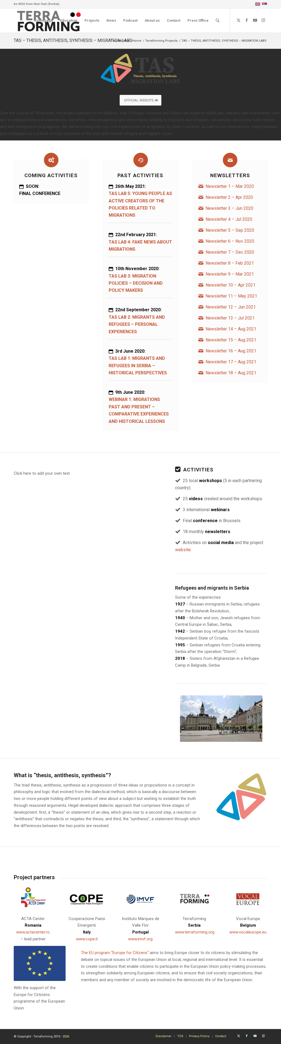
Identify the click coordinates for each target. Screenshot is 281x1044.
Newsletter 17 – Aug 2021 (231, 361)
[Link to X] (238, 20)
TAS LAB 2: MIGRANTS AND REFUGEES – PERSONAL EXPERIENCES (137, 324)
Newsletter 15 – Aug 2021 (231, 340)
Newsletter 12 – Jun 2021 (231, 307)
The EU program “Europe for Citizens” (115, 952)
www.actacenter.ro (33, 932)
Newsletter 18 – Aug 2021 (231, 372)
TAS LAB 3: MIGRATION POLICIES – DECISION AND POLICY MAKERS (136, 283)
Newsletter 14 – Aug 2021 (231, 329)
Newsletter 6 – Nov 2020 (230, 241)
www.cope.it (87, 939)
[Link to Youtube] (255, 20)
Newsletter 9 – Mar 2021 (230, 274)
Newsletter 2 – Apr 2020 (229, 197)
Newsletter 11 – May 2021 (231, 296)
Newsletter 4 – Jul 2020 (229, 219)
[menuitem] (43, 21)
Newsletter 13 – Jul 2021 (230, 318)
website (183, 549)
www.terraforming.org (194, 932)
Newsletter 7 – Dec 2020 (230, 252)
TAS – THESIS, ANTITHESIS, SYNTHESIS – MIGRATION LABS (73, 40)
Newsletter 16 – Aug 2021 (231, 350)
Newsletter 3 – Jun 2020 (229, 208)
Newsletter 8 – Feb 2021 (230, 263)
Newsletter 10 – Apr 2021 (230, 285)
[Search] (217, 21)
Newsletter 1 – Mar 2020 (230, 186)
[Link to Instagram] (263, 20)
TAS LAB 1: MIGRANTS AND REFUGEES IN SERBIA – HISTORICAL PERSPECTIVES (138, 365)
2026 (66, 1036)
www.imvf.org (140, 939)
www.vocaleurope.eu (247, 932)
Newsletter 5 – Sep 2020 (230, 230)
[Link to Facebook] (247, 20)
